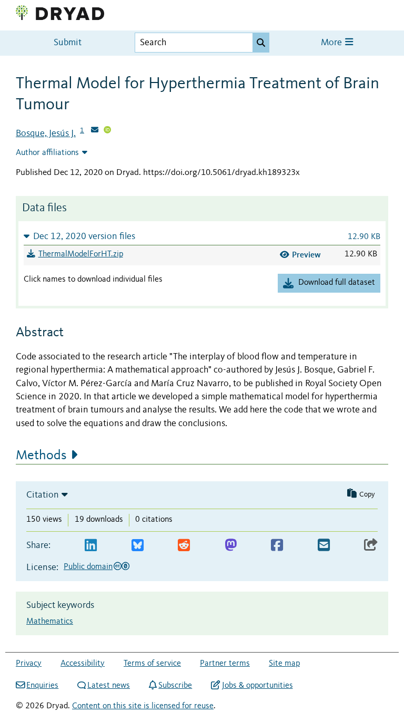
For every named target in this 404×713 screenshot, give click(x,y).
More (332, 42)
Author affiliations (47, 153)
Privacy (29, 663)
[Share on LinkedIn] (91, 545)
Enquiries (42, 685)
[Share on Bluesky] (138, 545)
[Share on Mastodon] (231, 545)
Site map (284, 663)
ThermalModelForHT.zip (80, 254)
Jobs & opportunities (257, 685)
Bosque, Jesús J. (46, 133)
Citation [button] (42, 495)
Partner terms (225, 663)
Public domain (88, 567)
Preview (306, 255)
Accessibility (82, 663)
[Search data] (260, 43)
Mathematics (49, 621)
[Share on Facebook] (277, 545)
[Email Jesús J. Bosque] (94, 131)
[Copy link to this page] (371, 546)
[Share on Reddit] (184, 545)
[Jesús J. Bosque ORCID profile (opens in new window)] (107, 131)
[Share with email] (324, 545)
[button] (202, 236)
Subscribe (175, 685)
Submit (68, 42)
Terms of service (152, 663)
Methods (41, 455)
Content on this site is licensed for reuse (143, 706)
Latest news (108, 685)
